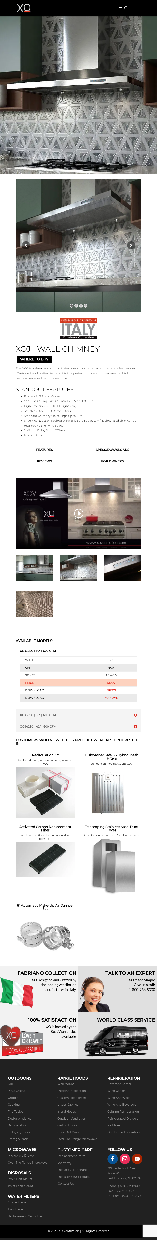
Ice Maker (114, 1125)
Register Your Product (74, 1177)
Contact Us (66, 1183)
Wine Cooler (116, 1091)
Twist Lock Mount (20, 1186)
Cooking (14, 1104)
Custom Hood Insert (71, 1098)
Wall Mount (65, 1084)
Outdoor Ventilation (71, 1118)
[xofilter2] (34, 616)
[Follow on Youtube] (137, 1159)
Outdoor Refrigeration (123, 1132)
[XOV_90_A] (34, 580)
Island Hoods (66, 1111)
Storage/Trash (18, 1139)
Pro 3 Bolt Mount (20, 1179)
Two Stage (15, 1209)
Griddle (13, 1098)
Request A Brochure (72, 1170)
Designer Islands (19, 1118)
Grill (11, 1084)
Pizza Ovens (16, 1091)
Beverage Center (119, 1084)
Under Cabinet (67, 1104)
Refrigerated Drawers (122, 1118)
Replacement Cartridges (25, 1216)
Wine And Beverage (121, 1104)
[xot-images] (122, 580)
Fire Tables (15, 1111)
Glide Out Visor (68, 1132)
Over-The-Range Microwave (77, 1139)
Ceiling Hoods (67, 1125)
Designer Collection (71, 1091)
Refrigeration (17, 1125)
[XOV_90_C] (78, 580)
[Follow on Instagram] (125, 1159)
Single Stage (17, 1202)
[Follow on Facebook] (112, 1159)
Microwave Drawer (21, 1156)
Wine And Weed (118, 1098)
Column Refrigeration (123, 1111)
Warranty (64, 1163)
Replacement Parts (71, 1156)
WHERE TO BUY (34, 359)
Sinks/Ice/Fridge (19, 1132)
